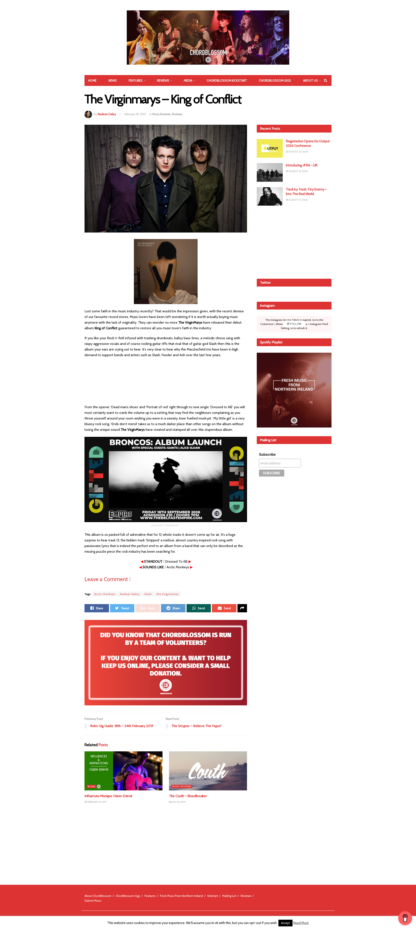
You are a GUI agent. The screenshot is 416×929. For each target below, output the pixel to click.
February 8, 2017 (96, 801)
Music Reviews (161, 114)
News (113, 80)
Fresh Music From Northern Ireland (181, 896)
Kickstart (212, 896)
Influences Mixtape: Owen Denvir (108, 796)
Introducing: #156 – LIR (301, 165)
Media (188, 80)
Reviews (163, 80)
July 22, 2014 (178, 801)
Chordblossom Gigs (275, 80)
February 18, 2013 (135, 114)
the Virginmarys (168, 594)
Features (136, 80)
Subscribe (267, 454)
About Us (310, 80)
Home (92, 80)
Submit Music (92, 900)
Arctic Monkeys (104, 594)
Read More (301, 923)
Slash (148, 594)
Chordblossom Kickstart (227, 80)
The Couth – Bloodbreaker (188, 796)
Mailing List (229, 896)
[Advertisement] (294, 241)
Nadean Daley (107, 114)
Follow (295, 323)
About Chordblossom (97, 896)
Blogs (91, 786)
